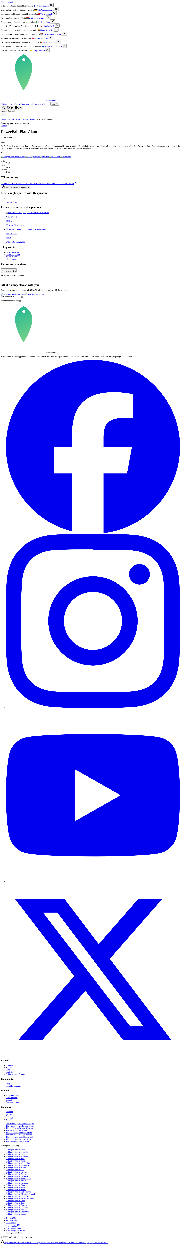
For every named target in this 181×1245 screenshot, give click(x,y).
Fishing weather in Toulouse (17, 1156)
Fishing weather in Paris (15, 1150)
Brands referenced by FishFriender (14, 119)
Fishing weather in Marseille (17, 1152)
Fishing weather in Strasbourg (17, 1165)
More (53, 104)
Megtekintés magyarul (36, 18)
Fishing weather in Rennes (16, 1172)
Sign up (11, 111)
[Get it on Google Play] (34, 294)
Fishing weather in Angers (16, 1187)
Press (8, 1116)
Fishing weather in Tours (15, 1203)
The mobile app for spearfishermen (19, 1139)
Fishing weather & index (15, 1074)
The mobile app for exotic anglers (19, 1133)
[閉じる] (57, 25)
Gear (13, 104)
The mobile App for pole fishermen (19, 1128)
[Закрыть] (64, 46)
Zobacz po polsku (40, 38)
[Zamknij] (50, 38)
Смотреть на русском (51, 46)
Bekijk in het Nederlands (51, 34)
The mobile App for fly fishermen (19, 1135)
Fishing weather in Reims (16, 1174)
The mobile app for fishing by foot (19, 1137)
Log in (4, 111)
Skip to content (7, 2)
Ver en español (45, 14)
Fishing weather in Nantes (16, 1161)
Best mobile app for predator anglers (20, 1124)
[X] (93, 1056)
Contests (24, 104)
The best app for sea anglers (17, 1130)
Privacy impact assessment (16, 1230)
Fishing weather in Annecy (16, 1209)
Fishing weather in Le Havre (17, 1176)
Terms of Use (11, 1218)
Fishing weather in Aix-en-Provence (20, 1198)
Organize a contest (13, 1102)
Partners (9, 1114)
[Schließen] (56, 9)
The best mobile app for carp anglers (20, 1126)
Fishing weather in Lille (15, 1170)
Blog (44, 104)
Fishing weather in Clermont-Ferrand (20, 1194)
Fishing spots (6, 104)
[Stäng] (47, 50)
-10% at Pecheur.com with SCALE (17, 187)
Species (18, 104)
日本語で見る (47, 26)
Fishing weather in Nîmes (16, 1190)
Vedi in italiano (43, 22)
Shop (48, 104)
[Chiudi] (52, 21)
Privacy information (13, 1228)
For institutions (11, 1098)
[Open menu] (3, 114)
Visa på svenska (37, 50)
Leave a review (10, 271)
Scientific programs (35, 104)
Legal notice (11, 1223)
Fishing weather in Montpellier (18, 1163)
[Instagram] (93, 707)
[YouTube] (93, 881)
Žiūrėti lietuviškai (46, 30)
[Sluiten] (64, 34)
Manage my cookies (14, 1233)
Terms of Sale (11, 1220)
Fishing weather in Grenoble (17, 1183)
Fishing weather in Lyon (15, 1154)
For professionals (12, 1095)
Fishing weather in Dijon (15, 1185)
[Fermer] (51, 5)
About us (9, 1112)
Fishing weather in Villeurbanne (18, 1192)
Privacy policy (11, 1226)
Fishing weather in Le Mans (17, 1196)
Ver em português (48, 42)
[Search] (3, 108)
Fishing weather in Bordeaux (17, 1167)
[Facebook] (93, 533)
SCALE (9, 1100)
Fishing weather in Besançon (17, 1214)
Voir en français (41, 6)
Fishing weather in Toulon (16, 1181)
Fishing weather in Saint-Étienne (18, 1179)
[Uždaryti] (56, 30)
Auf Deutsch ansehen (44, 10)
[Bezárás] (48, 17)
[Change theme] (10, 108)
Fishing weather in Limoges (17, 1207)
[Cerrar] (54, 13)
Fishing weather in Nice (15, 1159)
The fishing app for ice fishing (17, 1141)
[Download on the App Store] (13, 294)
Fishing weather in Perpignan (17, 1212)
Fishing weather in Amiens (16, 1205)
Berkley (32, 119)
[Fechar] (58, 42)
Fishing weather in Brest (15, 1201)
